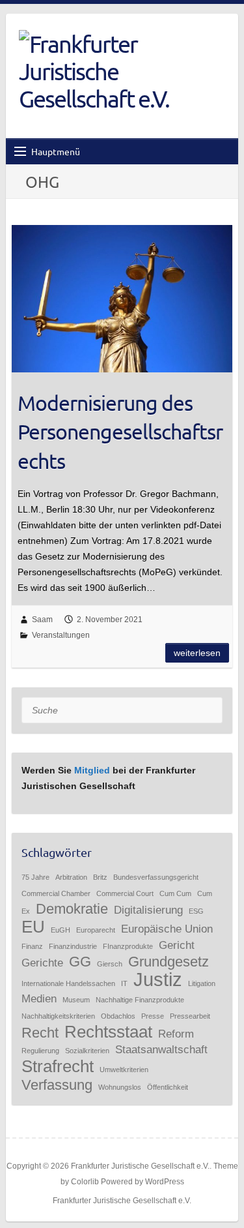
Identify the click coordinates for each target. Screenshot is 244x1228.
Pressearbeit (190, 1016)
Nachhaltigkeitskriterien (58, 1016)
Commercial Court (125, 893)
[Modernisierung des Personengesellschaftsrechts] (122, 298)
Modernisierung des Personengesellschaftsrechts (120, 432)
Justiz (157, 979)
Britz (100, 877)
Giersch (109, 964)
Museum (76, 1000)
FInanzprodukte (128, 946)
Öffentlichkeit (167, 1087)
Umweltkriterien (124, 1069)
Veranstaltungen (61, 635)
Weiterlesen (197, 653)
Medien (39, 999)
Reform (176, 1034)
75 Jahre (35, 877)
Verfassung (56, 1085)
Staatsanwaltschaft (161, 1049)
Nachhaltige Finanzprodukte (140, 1000)
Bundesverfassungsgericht (155, 877)
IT (124, 983)
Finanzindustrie (73, 946)
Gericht (177, 945)
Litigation (201, 983)
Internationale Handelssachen (68, 983)
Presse (152, 1016)
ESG (196, 911)
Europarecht (95, 930)
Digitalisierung (148, 910)
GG (80, 961)
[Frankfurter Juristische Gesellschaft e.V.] (110, 71)
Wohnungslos (119, 1087)
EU (33, 927)
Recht (40, 1033)
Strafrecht (57, 1066)
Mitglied (92, 770)
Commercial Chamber (55, 893)
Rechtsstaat (108, 1032)
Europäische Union (167, 929)
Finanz (32, 946)
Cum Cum (175, 893)
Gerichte (42, 963)
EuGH (60, 930)
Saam (42, 619)
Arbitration (71, 877)
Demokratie (72, 909)
